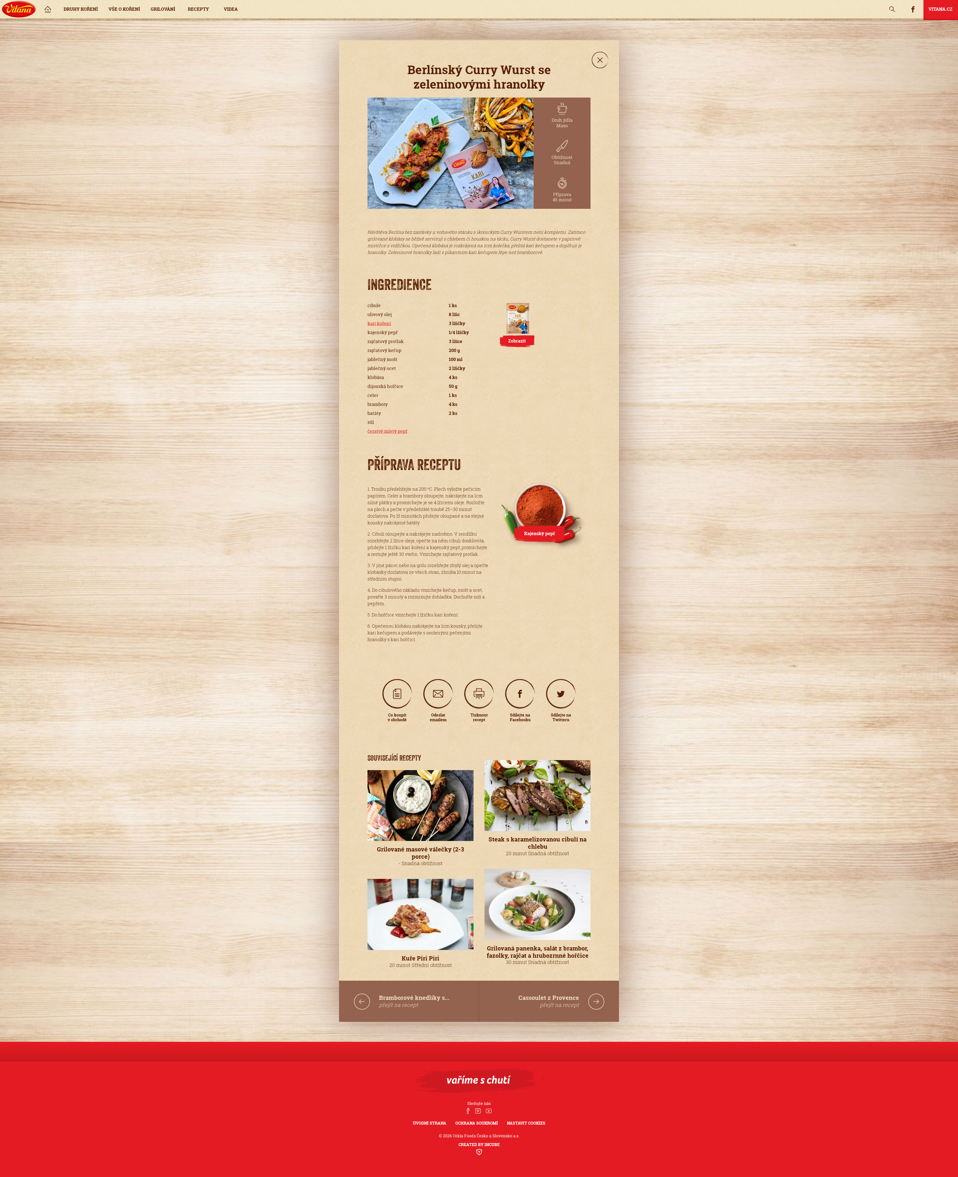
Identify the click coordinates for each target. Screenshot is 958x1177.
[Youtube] (489, 1111)
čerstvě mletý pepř (387, 431)
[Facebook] (468, 1111)
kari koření (379, 323)
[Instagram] (478, 1111)
